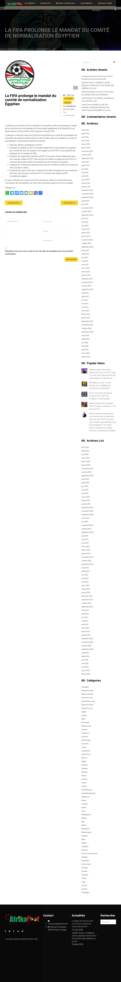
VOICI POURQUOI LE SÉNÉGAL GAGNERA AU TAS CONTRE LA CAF (97, 99)
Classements (87, 3)
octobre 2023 (86, 211)
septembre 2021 (87, 289)
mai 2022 (84, 261)
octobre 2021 (86, 286)
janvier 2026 (85, 148)
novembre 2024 (87, 194)
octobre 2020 (86, 328)
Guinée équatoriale (88, 793)
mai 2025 (84, 172)
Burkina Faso (86, 726)
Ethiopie (84, 772)
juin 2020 (84, 343)
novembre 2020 (87, 325)
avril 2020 (85, 350)
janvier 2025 (85, 187)
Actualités (46, 3)
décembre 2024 (87, 190)
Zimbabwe (85, 892)
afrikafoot (71, 106)
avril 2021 (85, 307)
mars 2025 (85, 180)
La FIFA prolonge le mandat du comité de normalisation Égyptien (30, 99)
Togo (83, 882)
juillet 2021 (85, 296)
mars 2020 (85, 353)
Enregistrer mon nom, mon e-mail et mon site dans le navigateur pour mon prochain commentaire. (39, 252)
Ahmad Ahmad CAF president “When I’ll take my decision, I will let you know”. (102, 406)
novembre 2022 (87, 240)
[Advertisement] (60, 30)
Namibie (84, 836)
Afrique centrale (87, 694)
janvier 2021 (85, 318)
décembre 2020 (87, 321)
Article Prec (15, 203)
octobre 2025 (86, 155)
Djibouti (84, 758)
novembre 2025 (87, 151)
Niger (83, 839)
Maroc (83, 825)
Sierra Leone (86, 864)
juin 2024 (84, 204)
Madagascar (86, 814)
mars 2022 (85, 268)
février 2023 (85, 233)
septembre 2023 (87, 215)
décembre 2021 (87, 279)
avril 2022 (85, 265)
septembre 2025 (87, 158)
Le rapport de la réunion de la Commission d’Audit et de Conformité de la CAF (97, 77)
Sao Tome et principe (89, 853)
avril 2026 (85, 137)
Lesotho (84, 804)
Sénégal (84, 857)
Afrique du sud (86, 708)
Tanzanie (84, 875)
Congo (83, 747)
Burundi (84, 729)
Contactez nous (105, 3)
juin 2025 (84, 169)
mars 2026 (85, 141)
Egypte (67, 102)
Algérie (83, 712)
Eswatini (84, 768)
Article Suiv (68, 203)
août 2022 (85, 250)
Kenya (83, 800)
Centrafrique (86, 740)
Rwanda (84, 850)
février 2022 (85, 272)
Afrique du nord (87, 705)
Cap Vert (84, 737)
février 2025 (85, 183)
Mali (82, 822)
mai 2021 (84, 304)
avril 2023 (85, 226)
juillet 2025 (85, 165)
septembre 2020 (87, 332)
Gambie (84, 779)
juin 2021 (84, 300)
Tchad (83, 878)
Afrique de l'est (87, 698)
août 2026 (85, 130)
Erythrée (84, 765)
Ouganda (84, 846)
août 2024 (85, 201)
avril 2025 (85, 176)
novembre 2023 (87, 208)
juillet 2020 (85, 339)
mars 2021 (85, 311)
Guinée (83, 786)
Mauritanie (85, 829)
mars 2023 (85, 229)
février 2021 (85, 314)
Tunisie (84, 885)
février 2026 (85, 144)
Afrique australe (87, 691)
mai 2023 (84, 222)
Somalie (84, 868)
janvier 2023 (85, 236)
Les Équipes (30, 3)
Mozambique (86, 832)
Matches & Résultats (66, 3)
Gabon (83, 776)
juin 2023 (84, 219)
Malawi (84, 818)
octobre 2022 (86, 243)
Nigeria (84, 843)
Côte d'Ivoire (86, 754)
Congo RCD (85, 751)
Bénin (83, 719)
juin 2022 (84, 257)
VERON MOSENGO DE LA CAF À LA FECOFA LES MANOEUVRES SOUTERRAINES (97, 93)
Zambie (84, 889)
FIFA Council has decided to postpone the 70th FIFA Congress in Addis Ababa (100, 396)
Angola (84, 715)
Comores (85, 744)
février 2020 (85, 357)
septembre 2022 (87, 247)
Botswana (85, 722)
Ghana (83, 783)
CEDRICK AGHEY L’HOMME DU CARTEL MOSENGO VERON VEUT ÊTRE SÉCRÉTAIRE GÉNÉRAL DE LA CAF (97, 85)
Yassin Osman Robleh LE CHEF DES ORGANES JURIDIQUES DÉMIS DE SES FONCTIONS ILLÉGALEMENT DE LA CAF (96, 107)
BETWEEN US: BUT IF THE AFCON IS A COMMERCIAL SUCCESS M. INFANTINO (100, 386)
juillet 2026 (85, 133)
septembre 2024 (87, 197)
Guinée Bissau (86, 790)
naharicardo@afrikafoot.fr (58, 924)
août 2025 (85, 162)
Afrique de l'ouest (88, 701)
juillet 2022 (85, 254)
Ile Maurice (85, 797)
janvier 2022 (85, 275)
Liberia (83, 807)
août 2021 (85, 293)
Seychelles (85, 861)
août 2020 (85, 335)
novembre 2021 (87, 282)
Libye (83, 811)
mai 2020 (84, 346)
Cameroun (85, 733)
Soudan (84, 871)
